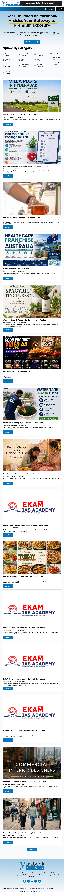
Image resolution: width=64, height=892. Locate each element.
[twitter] (28, 881)
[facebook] (24, 881)
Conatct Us (34, 9)
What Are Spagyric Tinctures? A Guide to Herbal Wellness (25, 320)
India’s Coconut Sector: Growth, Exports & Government (24, 628)
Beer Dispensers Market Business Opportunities (21, 217)
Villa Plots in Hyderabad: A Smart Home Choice (21, 115)
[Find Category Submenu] (18, 9)
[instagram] (32, 881)
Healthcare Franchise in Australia (16, 269)
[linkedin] (35, 881)
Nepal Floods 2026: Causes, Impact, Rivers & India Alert (24, 730)
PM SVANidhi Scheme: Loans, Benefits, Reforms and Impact (26, 525)
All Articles (24, 9)
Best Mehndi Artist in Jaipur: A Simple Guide (20, 474)
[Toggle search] (45, 9)
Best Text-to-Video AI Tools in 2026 (16, 371)
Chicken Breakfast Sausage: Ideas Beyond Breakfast (23, 576)
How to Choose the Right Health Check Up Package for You (25, 166)
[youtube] (39, 881)
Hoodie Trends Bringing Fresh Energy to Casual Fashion (24, 833)
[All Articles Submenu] (28, 9)
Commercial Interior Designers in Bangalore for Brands (24, 781)
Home (4, 9)
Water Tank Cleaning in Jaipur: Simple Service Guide (23, 423)
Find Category (13, 9)
